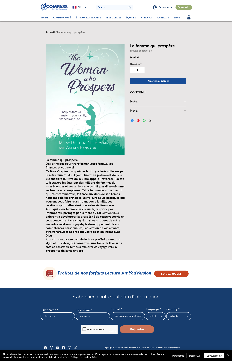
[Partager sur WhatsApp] (144, 120)
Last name (83, 310)
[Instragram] (69, 348)
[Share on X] (150, 120)
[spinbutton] (137, 70)
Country (172, 309)
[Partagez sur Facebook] (132, 120)
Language (152, 309)
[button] (177, 18)
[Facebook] (63, 348)
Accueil (50, 32)
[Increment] (142, 70)
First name (49, 310)
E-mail (115, 309)
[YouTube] (57, 348)
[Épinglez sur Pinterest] (138, 120)
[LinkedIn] (45, 348)
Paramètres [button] (178, 355)
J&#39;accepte (214, 355)
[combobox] (178, 316)
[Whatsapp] (51, 348)
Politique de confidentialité (84, 357)
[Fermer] (228, 355)
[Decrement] (133, 70)
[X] (75, 348)
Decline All (194, 355)
